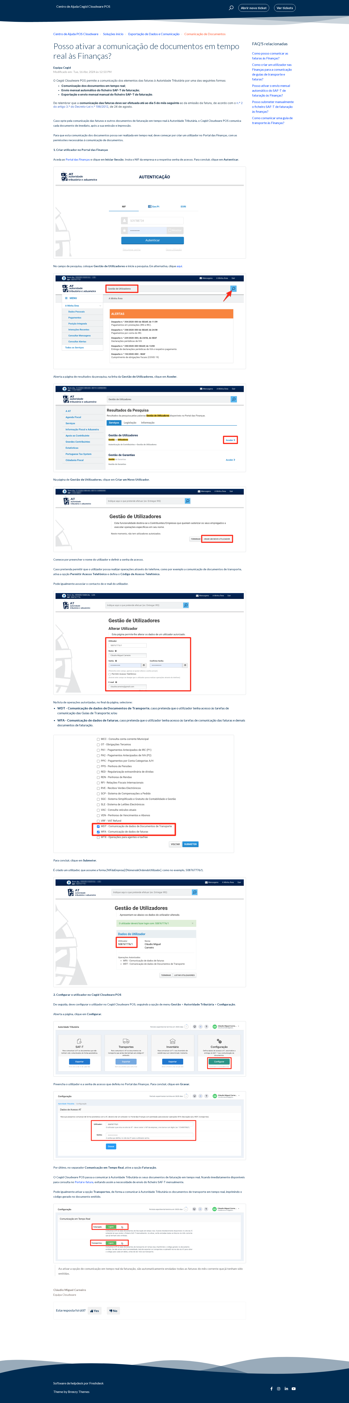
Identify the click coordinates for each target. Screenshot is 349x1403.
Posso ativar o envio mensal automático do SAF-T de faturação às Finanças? (271, 90)
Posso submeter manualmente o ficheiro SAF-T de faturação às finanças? (273, 106)
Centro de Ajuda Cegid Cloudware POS (83, 6)
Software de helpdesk (68, 1383)
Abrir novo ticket (254, 8)
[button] (230, 8)
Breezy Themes (78, 1392)
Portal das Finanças (78, 159)
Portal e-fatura (84, 1182)
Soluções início (113, 34)
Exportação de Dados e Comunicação (154, 34)
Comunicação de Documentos (205, 34)
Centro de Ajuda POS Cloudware (75, 34)
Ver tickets (285, 8)
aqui (179, 266)
